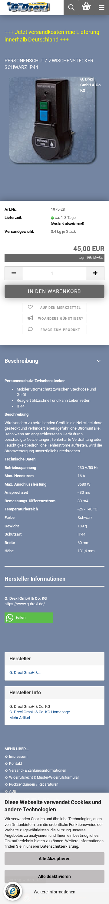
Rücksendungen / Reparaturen (33, 784)
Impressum (18, 756)
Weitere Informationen (54, 891)
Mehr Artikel (19, 717)
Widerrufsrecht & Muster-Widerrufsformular (44, 777)
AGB (12, 791)
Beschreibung (21, 361)
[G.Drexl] (26, 7)
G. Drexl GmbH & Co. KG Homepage (39, 712)
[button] (14, 273)
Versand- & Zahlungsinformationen (37, 770)
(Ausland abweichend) (67, 224)
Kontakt (15, 763)
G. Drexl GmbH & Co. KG (91, 85)
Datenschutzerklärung (59, 846)
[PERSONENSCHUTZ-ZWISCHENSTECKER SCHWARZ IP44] (54, 122)
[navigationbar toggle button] (101, 7)
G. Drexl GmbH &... (25, 672)
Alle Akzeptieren (55, 858)
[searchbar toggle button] (71, 7)
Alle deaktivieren (54, 876)
